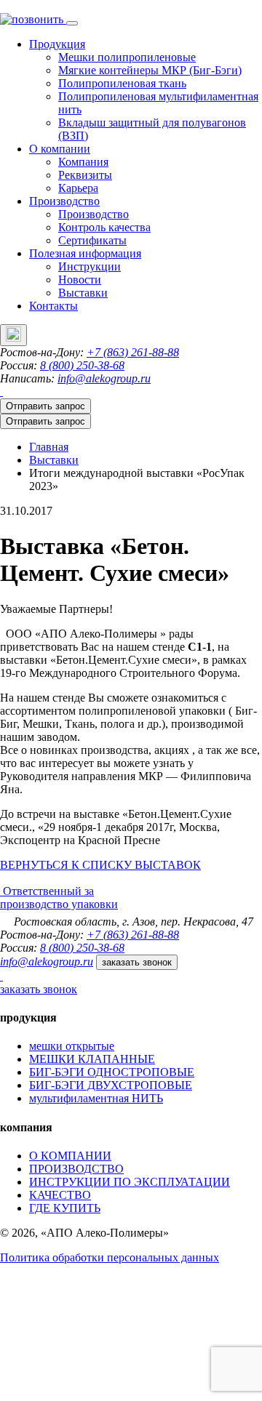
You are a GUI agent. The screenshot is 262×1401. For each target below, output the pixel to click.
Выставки (83, 292)
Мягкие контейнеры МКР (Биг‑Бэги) (150, 70)
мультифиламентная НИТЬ (96, 1098)
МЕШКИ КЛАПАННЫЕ (92, 1059)
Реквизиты (85, 175)
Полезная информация (85, 253)
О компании (59, 148)
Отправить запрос (45, 406)
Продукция (57, 44)
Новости (79, 279)
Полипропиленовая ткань (122, 83)
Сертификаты (92, 240)
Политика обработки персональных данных (109, 1257)
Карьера (78, 188)
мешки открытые (71, 1046)
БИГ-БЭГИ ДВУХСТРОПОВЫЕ (110, 1085)
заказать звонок (137, 962)
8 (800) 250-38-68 (82, 365)
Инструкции (89, 266)
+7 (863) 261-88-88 (133, 352)
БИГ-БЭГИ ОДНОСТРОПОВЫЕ (111, 1072)
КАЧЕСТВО (60, 1195)
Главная (48, 447)
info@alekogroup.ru (104, 378)
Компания (83, 162)
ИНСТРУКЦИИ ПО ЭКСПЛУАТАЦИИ (129, 1182)
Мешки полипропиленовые (127, 57)
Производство (64, 201)
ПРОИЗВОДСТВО (76, 1169)
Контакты (53, 306)
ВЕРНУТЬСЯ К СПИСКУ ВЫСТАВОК (100, 865)
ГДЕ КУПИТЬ (64, 1208)
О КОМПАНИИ (70, 1155)
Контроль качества (104, 227)
